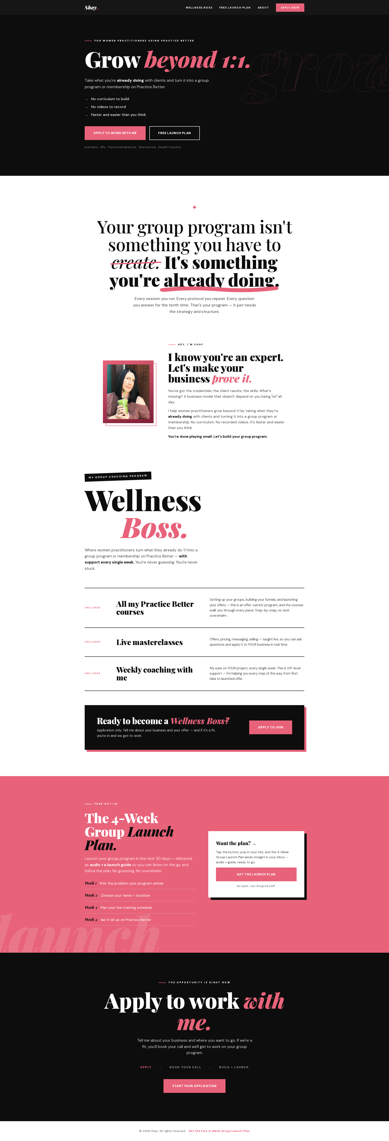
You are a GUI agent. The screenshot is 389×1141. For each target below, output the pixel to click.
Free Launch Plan (235, 7)
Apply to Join (270, 727)
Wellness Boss (199, 7)
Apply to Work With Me (115, 133)
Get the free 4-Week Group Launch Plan (219, 1131)
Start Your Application (194, 1086)
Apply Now (290, 7)
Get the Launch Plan (256, 874)
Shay (91, 7)
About (263, 7)
